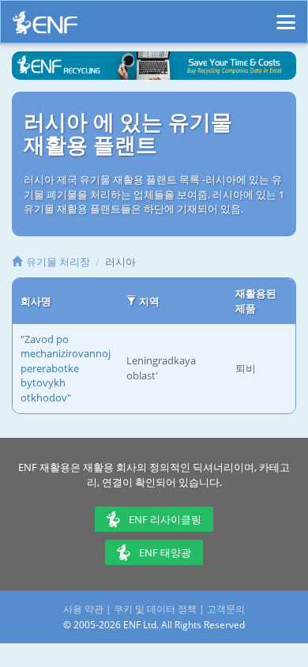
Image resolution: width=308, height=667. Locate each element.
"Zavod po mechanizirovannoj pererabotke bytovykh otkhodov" (66, 368)
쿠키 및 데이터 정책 (155, 609)
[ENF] (45, 26)
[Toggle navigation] (285, 15)
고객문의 (226, 609)
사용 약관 (83, 609)
